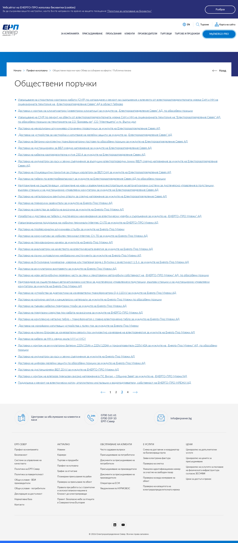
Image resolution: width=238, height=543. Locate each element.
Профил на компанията (26, 449)
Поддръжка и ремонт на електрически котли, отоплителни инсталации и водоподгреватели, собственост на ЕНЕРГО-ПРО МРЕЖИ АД (104, 382)
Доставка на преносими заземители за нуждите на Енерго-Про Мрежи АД (65, 202)
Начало (17, 70)
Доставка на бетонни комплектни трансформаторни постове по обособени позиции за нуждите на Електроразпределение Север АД (103, 141)
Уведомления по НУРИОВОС (115, 488)
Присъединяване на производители (118, 469)
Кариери (61, 454)
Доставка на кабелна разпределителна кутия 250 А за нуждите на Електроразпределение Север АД (81, 154)
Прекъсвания (113, 33)
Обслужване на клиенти (116, 444)
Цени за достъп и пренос (198, 478)
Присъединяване (92, 33)
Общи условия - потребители (29, 488)
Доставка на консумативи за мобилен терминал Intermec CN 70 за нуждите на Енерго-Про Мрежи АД (83, 235)
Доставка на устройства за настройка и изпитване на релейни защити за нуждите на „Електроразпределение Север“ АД (95, 134)
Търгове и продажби (187, 33)
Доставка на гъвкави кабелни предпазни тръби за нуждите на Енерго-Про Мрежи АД (72, 305)
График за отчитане (67, 471)
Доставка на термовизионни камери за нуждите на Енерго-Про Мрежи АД (65, 242)
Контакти (19, 504)
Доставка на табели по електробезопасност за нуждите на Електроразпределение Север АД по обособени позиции (92, 178)
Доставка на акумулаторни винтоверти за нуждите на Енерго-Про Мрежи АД (67, 268)
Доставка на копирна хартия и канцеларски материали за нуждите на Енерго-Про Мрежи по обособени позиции (90, 299)
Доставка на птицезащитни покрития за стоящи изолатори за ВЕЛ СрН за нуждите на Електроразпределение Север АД (94, 172)
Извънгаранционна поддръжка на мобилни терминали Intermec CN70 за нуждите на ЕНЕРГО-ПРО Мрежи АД (88, 222)
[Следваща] (135, 392)
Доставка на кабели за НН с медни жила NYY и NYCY (52, 338)
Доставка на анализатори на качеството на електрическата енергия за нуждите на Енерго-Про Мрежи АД (85, 248)
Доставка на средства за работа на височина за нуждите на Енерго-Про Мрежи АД (71, 209)
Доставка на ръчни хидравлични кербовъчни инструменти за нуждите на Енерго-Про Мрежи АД (79, 255)
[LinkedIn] (115, 525)
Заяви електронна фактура (156, 458)
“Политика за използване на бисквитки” (129, 10)
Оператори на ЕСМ (110, 483)
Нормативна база (23, 499)
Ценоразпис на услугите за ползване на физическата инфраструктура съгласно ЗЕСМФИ (204, 470)
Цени (189, 444)
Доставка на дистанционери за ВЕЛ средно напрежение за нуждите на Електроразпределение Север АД (85, 147)
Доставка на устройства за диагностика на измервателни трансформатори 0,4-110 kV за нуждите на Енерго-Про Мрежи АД (97, 292)
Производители (147, 33)
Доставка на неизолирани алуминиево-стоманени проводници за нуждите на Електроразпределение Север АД (89, 128)
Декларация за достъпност (28, 493)
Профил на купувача (36, 70)
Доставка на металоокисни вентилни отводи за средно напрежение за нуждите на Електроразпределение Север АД (92, 196)
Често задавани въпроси (112, 449)
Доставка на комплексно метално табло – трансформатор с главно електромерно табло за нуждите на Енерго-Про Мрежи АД (98, 319)
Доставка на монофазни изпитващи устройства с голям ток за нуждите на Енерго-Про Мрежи (78, 325)
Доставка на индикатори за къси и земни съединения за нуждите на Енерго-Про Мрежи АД (76, 356)
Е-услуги (148, 444)
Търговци (166, 33)
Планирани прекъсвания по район (74, 476)
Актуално (63, 444)
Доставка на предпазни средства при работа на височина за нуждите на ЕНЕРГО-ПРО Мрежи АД (80, 312)
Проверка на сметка (153, 463)
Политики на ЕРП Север (27, 469)
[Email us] (123, 525)
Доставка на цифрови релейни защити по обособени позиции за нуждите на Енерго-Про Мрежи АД (81, 363)
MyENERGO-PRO (219, 33)
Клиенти (130, 33)
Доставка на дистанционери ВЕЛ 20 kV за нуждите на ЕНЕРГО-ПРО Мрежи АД (68, 369)
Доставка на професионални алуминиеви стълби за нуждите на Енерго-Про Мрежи (71, 229)
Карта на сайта (227, 24)
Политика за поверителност (29, 474)
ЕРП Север (20, 444)
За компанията (70, 33)
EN (188, 24)
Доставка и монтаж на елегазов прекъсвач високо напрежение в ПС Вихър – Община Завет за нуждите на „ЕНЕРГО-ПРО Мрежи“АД (102, 376)
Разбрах (220, 9)
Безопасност (20, 454)
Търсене (204, 24)
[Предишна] (103, 392)
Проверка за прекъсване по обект (74, 481)
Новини (61, 449)
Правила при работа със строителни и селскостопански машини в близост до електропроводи (76, 490)
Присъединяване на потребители (117, 454)
